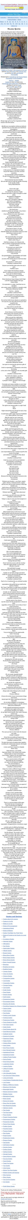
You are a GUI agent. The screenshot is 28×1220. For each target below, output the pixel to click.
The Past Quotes (7, 1112)
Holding (3, 70)
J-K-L (2, 23)
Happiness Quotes (8, 1038)
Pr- (13, 23)
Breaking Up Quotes (8, 967)
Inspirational (12, 77)
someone (20, 71)
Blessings (6, 964)
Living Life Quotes (8, 1078)
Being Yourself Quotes (9, 962)
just (11, 86)
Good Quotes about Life (9, 1029)
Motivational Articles (13, 17)
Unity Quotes (6, 1168)
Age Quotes (6, 946)
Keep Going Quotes (8, 1061)
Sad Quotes (6, 1142)
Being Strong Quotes (9, 960)
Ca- (10, 21)
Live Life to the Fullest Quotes (11, 1075)
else (25, 71)
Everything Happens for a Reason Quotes (14, 1006)
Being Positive (12, 19)
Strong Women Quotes (9, 1156)
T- (24, 23)
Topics (2, 21)
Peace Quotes (7, 1115)
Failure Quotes (7, 1008)
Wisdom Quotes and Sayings (11, 1172)
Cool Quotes (6, 980)
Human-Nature (23, 77)
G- (22, 21)
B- (7, 21)
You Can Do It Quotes (9, 1179)
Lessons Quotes (7, 1066)
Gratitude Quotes (7, 1034)
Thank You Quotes (8, 1163)
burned (21, 73)
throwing (13, 71)
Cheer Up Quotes (8, 973)
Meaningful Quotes (8, 1089)
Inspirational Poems (8, 1052)
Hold (10, 80)
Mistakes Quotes (7, 1094)
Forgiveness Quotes (8, 1020)
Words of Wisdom (8, 930)
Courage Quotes (7, 985)
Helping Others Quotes (9, 1043)
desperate (5, 83)
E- (18, 21)
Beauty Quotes (7, 953)
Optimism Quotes (8, 1108)
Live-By (15, 78)
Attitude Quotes (7, 950)
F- (20, 21)
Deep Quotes (6, 992)
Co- (13, 21)
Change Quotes (7, 971)
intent (7, 71)
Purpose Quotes (7, 1131)
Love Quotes (6, 1082)
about (9, 1214)
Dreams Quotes (7, 994)
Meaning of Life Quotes (9, 1087)
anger (10, 70)
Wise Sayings (7, 1175)
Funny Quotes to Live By (10, 1022)
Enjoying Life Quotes (9, 1004)
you (6, 73)
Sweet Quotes (7, 1161)
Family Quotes (7, 1010)
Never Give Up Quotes (9, 1103)
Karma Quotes (7, 1059)
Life (18, 77)
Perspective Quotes (8, 1121)
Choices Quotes (7, 976)
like (15, 70)
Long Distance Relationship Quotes (13, 1080)
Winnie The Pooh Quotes (10, 1170)
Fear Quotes (6, 1013)
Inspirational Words (8, 928)
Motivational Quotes (8, 1096)
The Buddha (14, 74)
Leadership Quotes (8, 1064)
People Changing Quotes (10, 1117)
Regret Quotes (7, 1135)
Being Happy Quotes (9, 957)
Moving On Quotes (8, 1101)
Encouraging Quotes (8, 1001)
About (19, 19)
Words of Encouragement (10, 926)
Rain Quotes (6, 1133)
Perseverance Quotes (9, 1119)
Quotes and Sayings (14, 916)
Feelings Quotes (7, 1017)
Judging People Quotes (9, 1057)
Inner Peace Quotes (8, 1047)
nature (16, 86)
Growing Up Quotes (8, 1036)
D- (15, 21)
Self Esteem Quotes (8, 1145)
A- (5, 21)
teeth (10, 83)
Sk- (22, 23)
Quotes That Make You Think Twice (13, 933)
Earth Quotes (6, 997)
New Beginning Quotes (9, 1105)
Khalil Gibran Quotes (9, 1186)
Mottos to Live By (8, 923)
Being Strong (24, 17)
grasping (18, 70)
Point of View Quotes (9, 1124)
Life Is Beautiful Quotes (9, 1073)
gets (17, 73)
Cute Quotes (6, 987)
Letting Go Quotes (8, 1068)
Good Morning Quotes (9, 1031)
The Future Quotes (8, 1024)
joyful (19, 85)
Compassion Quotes (8, 978)
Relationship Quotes (8, 1138)
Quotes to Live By (8, 921)
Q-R (16, 23)
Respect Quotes (7, 1140)
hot (23, 70)
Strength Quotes (7, 1154)
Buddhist (19, 78)
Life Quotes (6, 1071)
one (12, 73)
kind (17, 83)
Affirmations (6, 943)
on (6, 70)
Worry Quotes (7, 1177)
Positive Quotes (7, 1126)
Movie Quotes (7, 1098)
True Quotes (6, 1165)
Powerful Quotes (7, 1128)
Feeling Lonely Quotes (9, 1015)
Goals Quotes (7, 1027)
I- (26, 21)
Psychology (9, 78)
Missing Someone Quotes (10, 1091)
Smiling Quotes (7, 1149)
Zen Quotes (6, 1182)
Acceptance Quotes (8, 939)
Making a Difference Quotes (10, 1084)
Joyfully (17, 80)
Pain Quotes (6, 1110)
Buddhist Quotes (7, 969)
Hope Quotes (6, 1045)
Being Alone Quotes (8, 955)
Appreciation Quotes (8, 948)
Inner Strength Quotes (9, 1050)
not (16, 82)
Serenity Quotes (7, 1147)
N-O (8, 23)
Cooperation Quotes (8, 983)
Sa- (19, 23)
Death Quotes (7, 990)
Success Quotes (7, 1158)
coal (25, 70)
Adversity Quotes (8, 941)
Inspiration (3, 17)
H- (24, 21)
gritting (14, 83)
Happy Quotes (7, 1041)
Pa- (11, 23)
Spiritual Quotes (7, 1151)
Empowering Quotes (8, 999)
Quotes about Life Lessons (10, 919)
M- (5, 23)
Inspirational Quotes (8, 1054)
